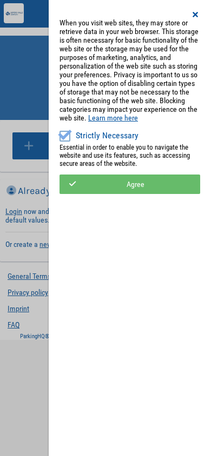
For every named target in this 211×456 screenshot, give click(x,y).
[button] (196, 14)
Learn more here (113, 117)
